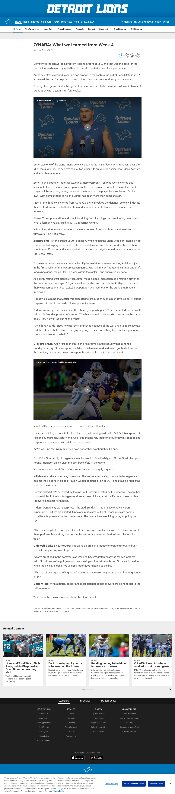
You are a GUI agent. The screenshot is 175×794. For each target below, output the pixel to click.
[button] (87, 127)
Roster (71, 714)
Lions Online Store (129, 714)
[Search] (122, 21)
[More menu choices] (97, 22)
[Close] (171, 784)
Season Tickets (98, 718)
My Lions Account (98, 714)
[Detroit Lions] (87, 770)
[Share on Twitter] (127, 57)
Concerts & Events (129, 731)
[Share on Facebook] (121, 57)
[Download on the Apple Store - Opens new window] (78, 758)
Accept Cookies (156, 783)
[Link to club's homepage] (7, 21)
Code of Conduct (43, 741)
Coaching (71, 722)
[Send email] (132, 57)
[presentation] (171, 689)
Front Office (43, 718)
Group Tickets (98, 731)
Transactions (71, 736)
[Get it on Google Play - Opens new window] (96, 759)
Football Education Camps (129, 718)
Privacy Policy (44, 736)
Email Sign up (44, 727)
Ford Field (129, 722)
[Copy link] (137, 55)
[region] (87, 784)
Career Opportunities (43, 722)
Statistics (71, 731)
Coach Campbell (71, 727)
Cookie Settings (111, 783)
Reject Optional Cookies (134, 783)
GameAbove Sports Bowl (129, 727)
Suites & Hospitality (98, 727)
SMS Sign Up (44, 731)
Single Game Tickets (98, 722)
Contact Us (44, 714)
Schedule (71, 718)
